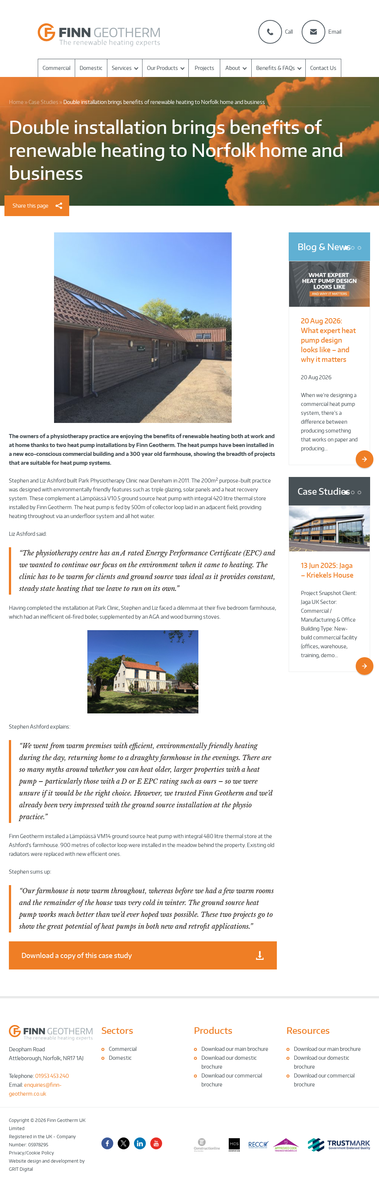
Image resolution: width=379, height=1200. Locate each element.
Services (122, 68)
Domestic (91, 68)
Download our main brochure (234, 1049)
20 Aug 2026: (328, 339)
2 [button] (354, 249)
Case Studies (324, 491)
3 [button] (360, 249)
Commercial (56, 68)
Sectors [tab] (117, 1030)
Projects (204, 68)
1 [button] (347, 249)
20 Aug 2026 (316, 377)
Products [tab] (213, 1030)
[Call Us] (270, 32)
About (232, 68)
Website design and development (43, 1161)
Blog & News (324, 246)
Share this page (30, 205)
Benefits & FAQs (275, 68)
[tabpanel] (143, 1053)
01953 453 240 (52, 1076)
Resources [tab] (308, 1030)
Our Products (162, 68)
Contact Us (323, 68)
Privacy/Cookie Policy (31, 1153)
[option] (329, 363)
